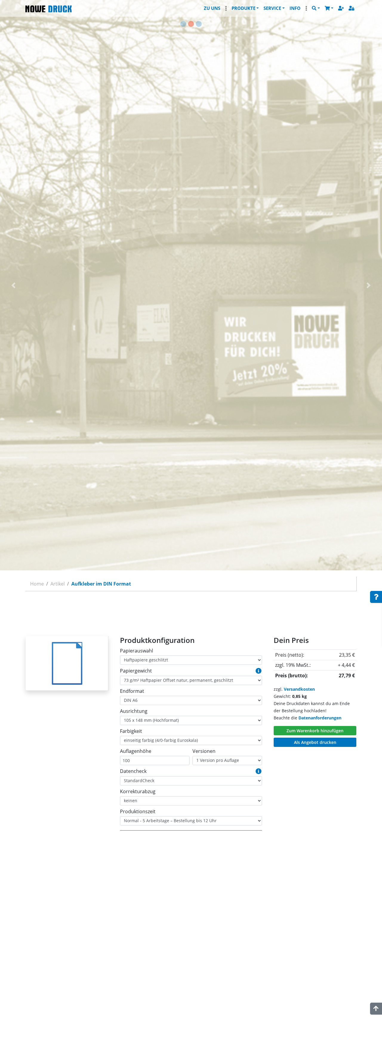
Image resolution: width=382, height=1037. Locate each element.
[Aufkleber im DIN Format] (67, 663)
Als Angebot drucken (315, 742)
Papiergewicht (136, 670)
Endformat (132, 691)
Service (272, 8)
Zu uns (212, 8)
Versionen (203, 751)
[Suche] (315, 8)
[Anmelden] (351, 8)
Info (295, 8)
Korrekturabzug (137, 791)
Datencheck (133, 771)
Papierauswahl (136, 650)
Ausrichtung (133, 711)
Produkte (243, 8)
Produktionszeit (137, 811)
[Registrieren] (341, 8)
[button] (329, 8)
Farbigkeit (131, 731)
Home (37, 583)
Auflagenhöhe (135, 751)
